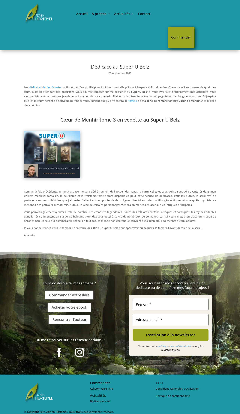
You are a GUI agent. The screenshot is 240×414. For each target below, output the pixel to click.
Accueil (82, 13)
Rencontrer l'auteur (69, 319)
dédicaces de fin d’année (44, 87)
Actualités (122, 13)
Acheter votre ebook (69, 307)
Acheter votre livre (101, 388)
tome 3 (132, 101)
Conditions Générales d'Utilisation (177, 388)
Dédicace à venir (100, 401)
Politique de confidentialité (173, 396)
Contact (144, 13)
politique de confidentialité (174, 346)
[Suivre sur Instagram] (80, 352)
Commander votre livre (69, 295)
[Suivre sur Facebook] (59, 352)
